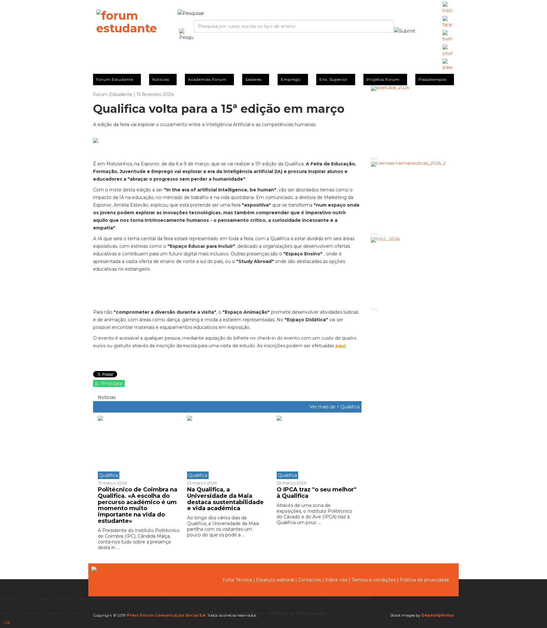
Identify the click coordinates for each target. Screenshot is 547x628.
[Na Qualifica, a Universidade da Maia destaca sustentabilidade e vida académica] (227, 447)
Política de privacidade (424, 580)
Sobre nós (336, 580)
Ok (7, 622)
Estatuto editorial (275, 580)
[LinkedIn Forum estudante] (447, 65)
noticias (106, 397)
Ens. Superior (333, 79)
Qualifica (350, 407)
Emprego (290, 79)
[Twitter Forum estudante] (447, 36)
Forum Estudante (114, 79)
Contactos (309, 580)
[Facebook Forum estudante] (447, 22)
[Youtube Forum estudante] (447, 50)
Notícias (160, 79)
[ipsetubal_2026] (412, 120)
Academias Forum (207, 79)
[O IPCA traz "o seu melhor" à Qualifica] (316, 447)
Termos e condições (373, 580)
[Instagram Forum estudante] (447, 8)
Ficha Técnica (237, 580)
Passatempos (432, 79)
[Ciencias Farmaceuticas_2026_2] (412, 196)
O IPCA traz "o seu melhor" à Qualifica (316, 492)
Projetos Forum (383, 79)
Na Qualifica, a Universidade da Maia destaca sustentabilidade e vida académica (225, 499)
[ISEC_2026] (412, 272)
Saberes (253, 79)
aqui (340, 346)
